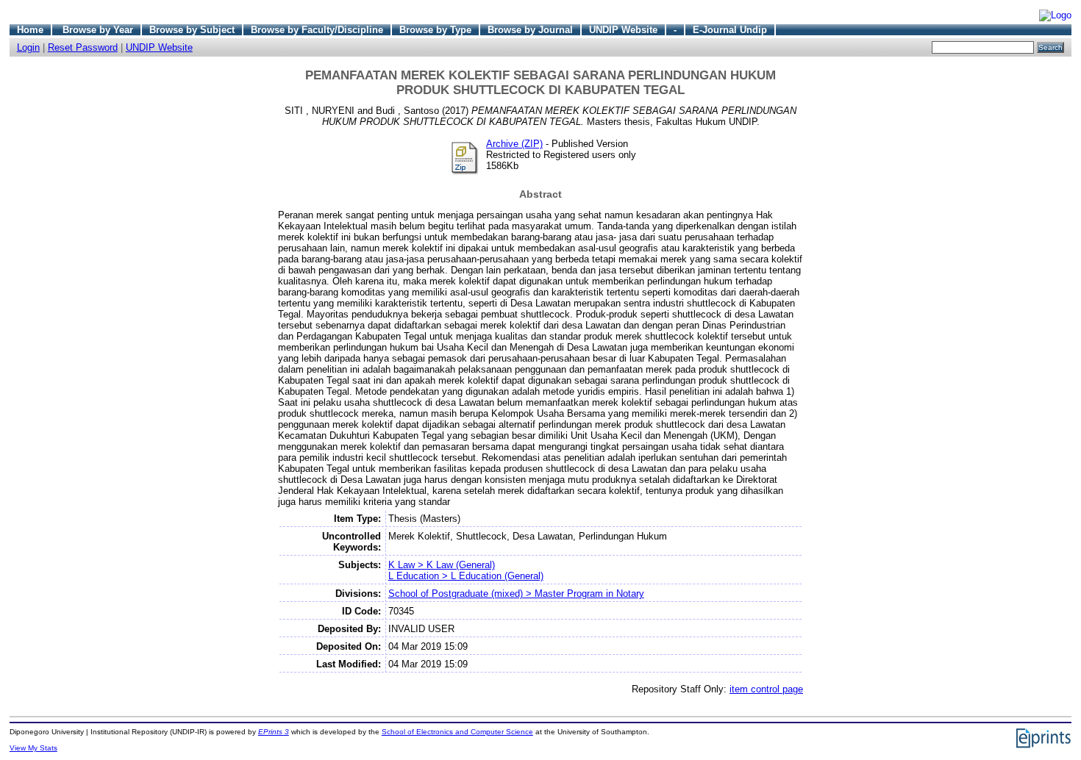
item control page (766, 689)
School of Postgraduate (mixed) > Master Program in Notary (516, 593)
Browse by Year (98, 29)
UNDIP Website (623, 29)
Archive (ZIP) (514, 143)
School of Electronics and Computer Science (457, 732)
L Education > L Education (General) (465, 575)
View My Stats (33, 748)
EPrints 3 (273, 732)
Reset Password (83, 47)
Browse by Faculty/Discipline (317, 29)
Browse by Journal (530, 29)
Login (28, 47)
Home (30, 29)
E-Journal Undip (730, 29)
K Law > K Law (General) (441, 564)
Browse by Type (435, 29)
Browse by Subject (192, 29)
